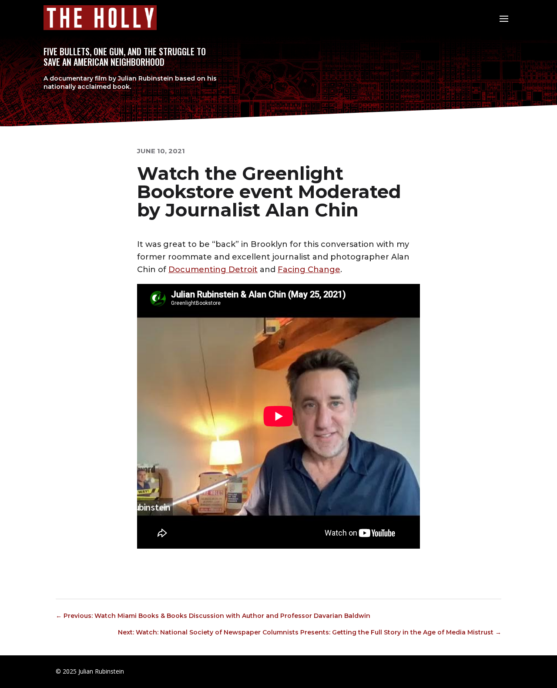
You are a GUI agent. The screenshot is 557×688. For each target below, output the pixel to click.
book (121, 87)
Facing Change (309, 269)
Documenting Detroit (213, 269)
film (101, 78)
